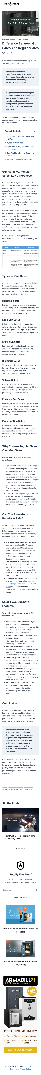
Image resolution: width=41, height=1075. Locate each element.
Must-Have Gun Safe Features (19, 160)
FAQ (5, 789)
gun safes (28, 789)
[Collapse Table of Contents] (35, 131)
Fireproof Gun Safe (9, 39)
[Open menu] (37, 3)
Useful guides (23, 39)
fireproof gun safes (15, 789)
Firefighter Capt (9, 53)
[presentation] (20, 820)
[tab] (16, 848)
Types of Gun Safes (15, 143)
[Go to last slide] (5, 827)
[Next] (35, 827)
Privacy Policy (25, 1069)
